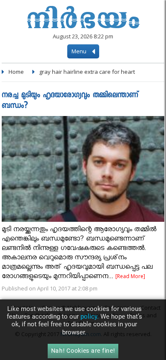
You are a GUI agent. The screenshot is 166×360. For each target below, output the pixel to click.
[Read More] (130, 276)
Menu (80, 51)
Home (16, 71)
